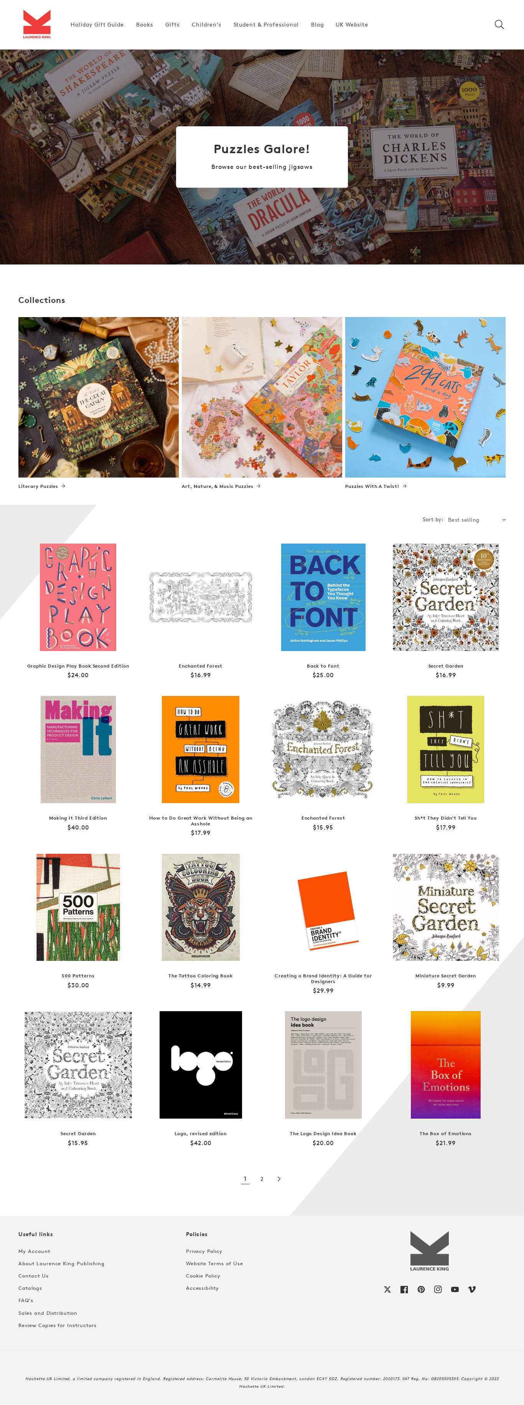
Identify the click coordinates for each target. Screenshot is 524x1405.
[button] (499, 24)
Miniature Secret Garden (445, 976)
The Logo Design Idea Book (323, 1133)
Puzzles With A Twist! (372, 486)
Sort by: (433, 519)
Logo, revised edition (201, 1133)
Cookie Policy (203, 1276)
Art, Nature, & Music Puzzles (218, 486)
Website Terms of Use (214, 1263)
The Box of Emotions (446, 1133)
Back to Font (323, 666)
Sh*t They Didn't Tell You (446, 818)
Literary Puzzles (38, 486)
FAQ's (25, 1300)
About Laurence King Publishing (61, 1263)
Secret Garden (445, 666)
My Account (34, 1251)
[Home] (36, 24)
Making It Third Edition (78, 818)
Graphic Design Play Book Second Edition (78, 666)
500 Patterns (78, 976)
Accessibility (202, 1288)
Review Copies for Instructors (57, 1325)
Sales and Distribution (47, 1313)
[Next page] (279, 1179)
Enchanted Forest (200, 666)
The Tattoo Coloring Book (200, 976)
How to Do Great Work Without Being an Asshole (200, 820)
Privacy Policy (204, 1251)
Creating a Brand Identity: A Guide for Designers (323, 978)
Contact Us (33, 1276)
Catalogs (30, 1288)
